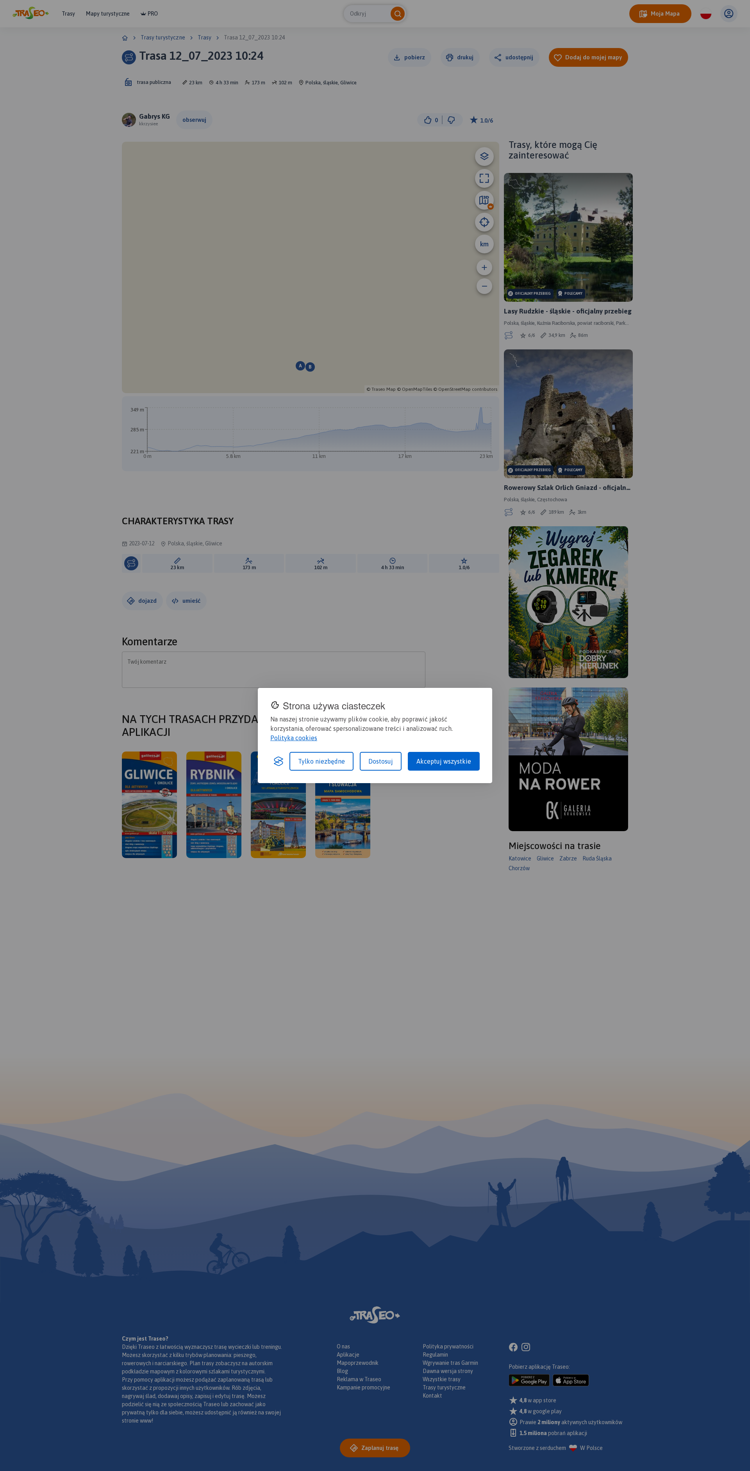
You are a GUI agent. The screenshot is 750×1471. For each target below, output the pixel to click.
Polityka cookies (293, 737)
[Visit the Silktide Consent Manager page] (278, 761)
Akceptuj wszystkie (443, 761)
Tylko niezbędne (321, 761)
